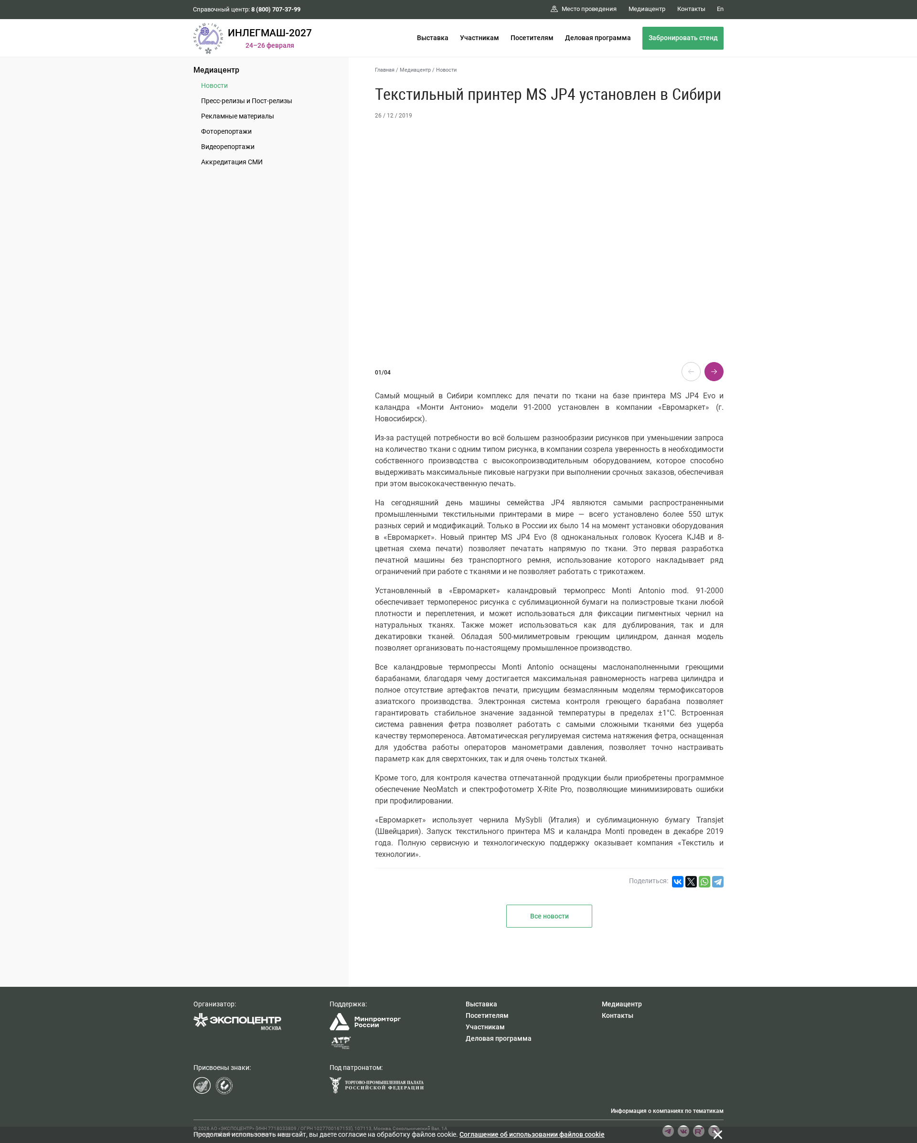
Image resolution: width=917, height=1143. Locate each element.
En (720, 8)
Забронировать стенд (683, 38)
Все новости (549, 916)
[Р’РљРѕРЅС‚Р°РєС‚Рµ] (677, 881)
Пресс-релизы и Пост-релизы (246, 101)
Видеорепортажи (228, 146)
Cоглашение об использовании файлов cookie (532, 1134)
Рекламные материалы (237, 116)
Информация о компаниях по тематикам (667, 1111)
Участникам (479, 38)
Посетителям (532, 38)
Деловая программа (598, 38)
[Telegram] (718, 881)
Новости (214, 85)
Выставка (432, 38)
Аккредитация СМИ (232, 162)
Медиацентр (216, 70)
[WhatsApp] (704, 881)
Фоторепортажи (226, 131)
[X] (691, 881)
